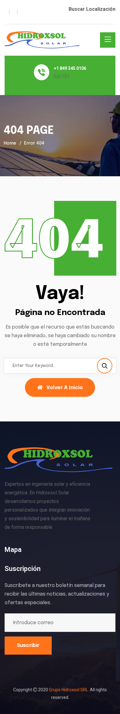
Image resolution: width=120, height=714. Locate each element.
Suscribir (28, 645)
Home (10, 143)
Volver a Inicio (64, 387)
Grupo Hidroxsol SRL (68, 689)
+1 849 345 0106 (70, 68)
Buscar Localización (92, 9)
